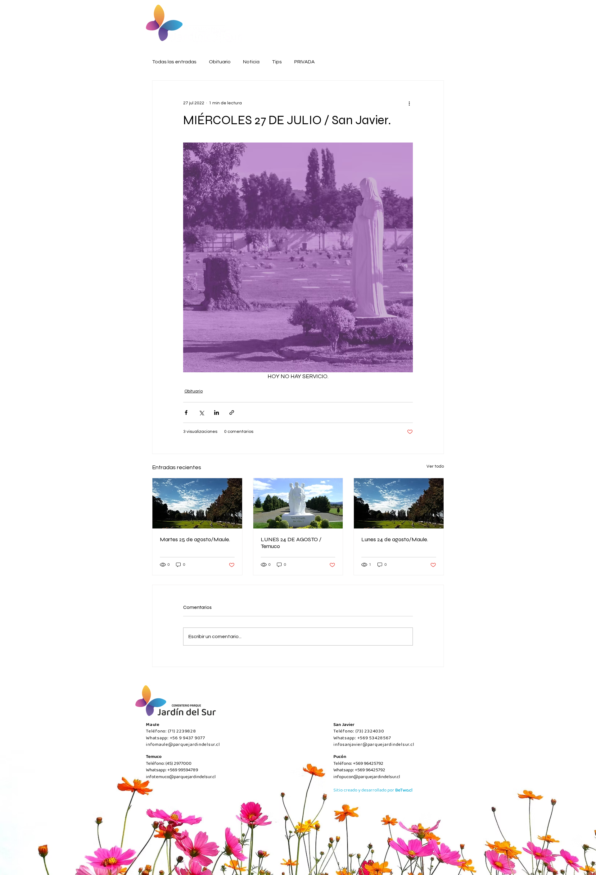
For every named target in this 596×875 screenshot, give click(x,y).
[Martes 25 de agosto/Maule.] (197, 503)
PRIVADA (304, 61)
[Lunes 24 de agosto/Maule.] (399, 503)
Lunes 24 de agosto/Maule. (394, 539)
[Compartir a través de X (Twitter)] (201, 412)
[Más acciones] (409, 103)
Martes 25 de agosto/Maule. (195, 539)
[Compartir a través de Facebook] (186, 412)
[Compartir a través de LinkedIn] (216, 412)
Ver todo (435, 466)
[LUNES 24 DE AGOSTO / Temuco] (298, 503)
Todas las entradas (174, 61)
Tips (277, 61)
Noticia (251, 61)
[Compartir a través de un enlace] (232, 412)
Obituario (220, 61)
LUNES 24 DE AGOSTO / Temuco (291, 543)
